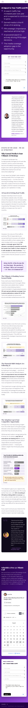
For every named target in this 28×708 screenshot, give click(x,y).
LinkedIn (3, 704)
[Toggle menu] (26, 1)
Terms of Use (4, 706)
